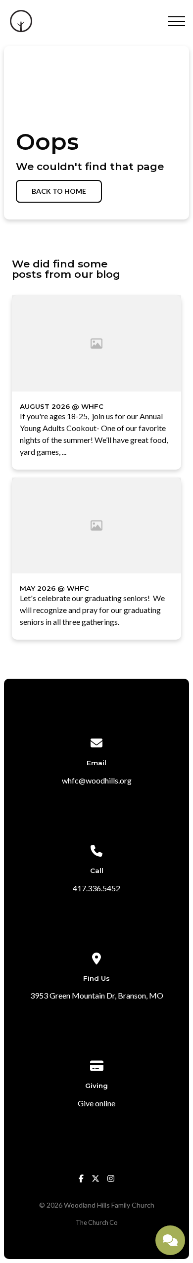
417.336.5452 (96, 888)
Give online (96, 1103)
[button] (176, 21)
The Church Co (96, 1222)
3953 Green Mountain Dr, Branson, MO (96, 995)
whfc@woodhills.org (97, 780)
